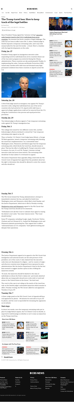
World (20, 12)
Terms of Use (33, 386)
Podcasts (47, 382)
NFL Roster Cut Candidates (4, 384)
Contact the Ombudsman (66, 391)
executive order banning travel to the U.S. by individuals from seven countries (22, 37)
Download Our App (50, 384)
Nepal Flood (14, 12)
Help (61, 387)
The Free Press (68, 12)
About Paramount (64, 380)
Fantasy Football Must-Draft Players (6, 387)
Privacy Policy (33, 380)
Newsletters (48, 380)
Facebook (17, 382)
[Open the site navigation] (11, 9)
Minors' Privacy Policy (35, 388)
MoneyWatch (40, 12)
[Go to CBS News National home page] (32, 9)
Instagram (17, 384)
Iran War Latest (4, 382)
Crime (55, 12)
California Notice (34, 382)
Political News (3, 380)
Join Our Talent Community (64, 384)
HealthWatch (32, 12)
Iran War (7, 12)
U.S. (3, 12)
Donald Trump (8, 357)
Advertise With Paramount (67, 382)
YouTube (17, 380)
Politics (25, 12)
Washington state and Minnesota (12, 206)
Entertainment (49, 12)
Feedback (62, 389)
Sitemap (47, 388)
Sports (60, 12)
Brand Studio (48, 386)
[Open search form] (71, 9)
